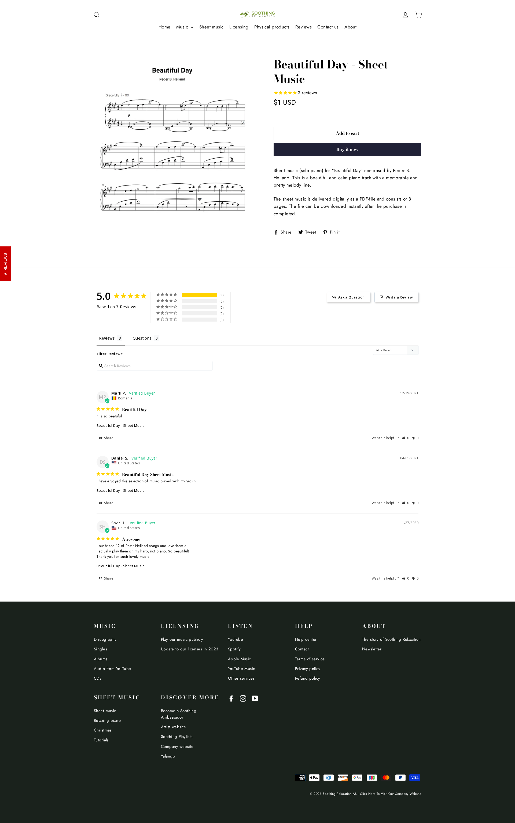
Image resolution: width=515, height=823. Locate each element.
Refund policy (307, 678)
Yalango (168, 756)
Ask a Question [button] (351, 297)
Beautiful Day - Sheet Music (120, 425)
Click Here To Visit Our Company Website (390, 793)
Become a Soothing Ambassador (178, 714)
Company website (177, 746)
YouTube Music (241, 669)
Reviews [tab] (107, 338)
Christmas (103, 730)
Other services (241, 678)
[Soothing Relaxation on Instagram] (243, 698)
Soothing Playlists (177, 737)
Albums (101, 659)
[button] (405, 438)
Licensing (239, 27)
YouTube (235, 639)
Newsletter (371, 649)
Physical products (271, 27)
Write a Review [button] (399, 297)
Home (165, 27)
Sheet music (211, 27)
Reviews (303, 27)
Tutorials (101, 740)
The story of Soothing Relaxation (391, 639)
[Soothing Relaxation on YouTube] (255, 698)
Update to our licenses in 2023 (189, 649)
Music (183, 27)
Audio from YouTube (112, 669)
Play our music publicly (182, 639)
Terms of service (310, 659)
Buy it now (347, 149)
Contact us (328, 27)
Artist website (173, 727)
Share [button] (108, 438)
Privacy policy (307, 669)
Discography (105, 639)
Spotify (234, 649)
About (350, 27)
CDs (97, 678)
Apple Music (239, 659)
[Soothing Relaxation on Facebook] (231, 698)
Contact (302, 649)
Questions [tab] (142, 338)
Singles (100, 649)
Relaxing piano (107, 720)
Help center (306, 639)
